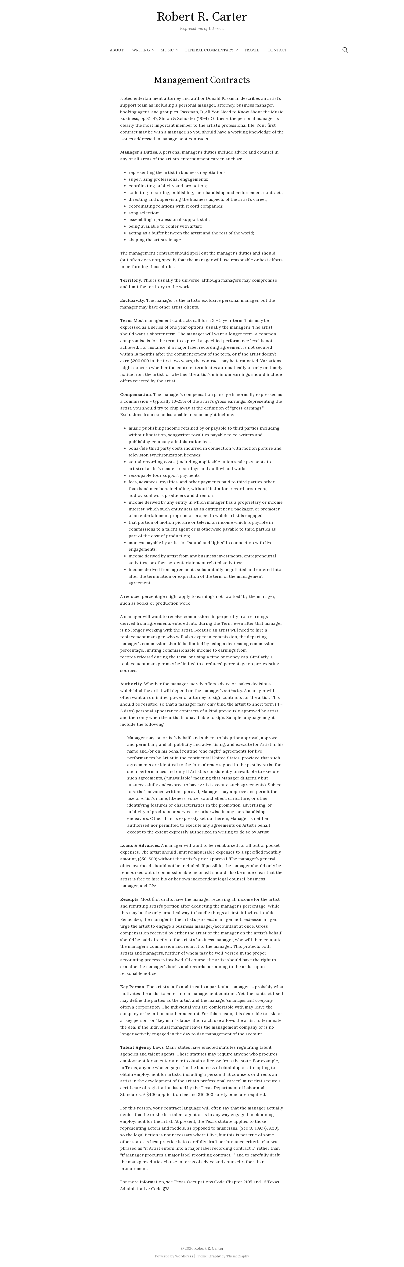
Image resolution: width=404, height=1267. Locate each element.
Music (167, 50)
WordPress (184, 1256)
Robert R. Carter (202, 17)
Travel (251, 50)
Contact (277, 50)
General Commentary (208, 50)
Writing (141, 50)
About (117, 50)
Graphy (215, 1256)
